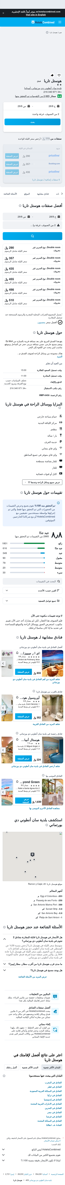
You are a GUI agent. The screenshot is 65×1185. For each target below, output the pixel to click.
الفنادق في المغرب (53, 1082)
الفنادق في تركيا (54, 1095)
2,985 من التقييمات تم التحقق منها (32, 96)
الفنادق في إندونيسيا (53, 1099)
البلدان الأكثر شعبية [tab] (51, 1067)
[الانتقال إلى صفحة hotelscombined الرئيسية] (43, 22)
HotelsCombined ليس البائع (46, 1149)
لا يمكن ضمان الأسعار (52, 1140)
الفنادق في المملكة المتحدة (50, 1120)
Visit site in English (36, 14)
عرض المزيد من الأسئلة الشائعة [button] (32, 976)
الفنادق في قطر (55, 1086)
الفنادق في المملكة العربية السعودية (46, 1090)
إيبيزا (12, 1174)
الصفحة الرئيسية (57, 1174)
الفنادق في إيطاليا (54, 1124)
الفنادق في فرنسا (54, 1116)
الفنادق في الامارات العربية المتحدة (46, 1103)
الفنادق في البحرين (53, 1107)
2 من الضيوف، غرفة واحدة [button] (45, 114)
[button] (3, 13)
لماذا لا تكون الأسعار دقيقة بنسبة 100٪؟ (40, 1160)
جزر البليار (28, 1174)
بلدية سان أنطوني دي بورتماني (40, 1180)
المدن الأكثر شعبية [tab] (30, 1067)
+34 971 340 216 (53, 91)
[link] (32, 680)
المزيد (59, 356)
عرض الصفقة (23, 671)
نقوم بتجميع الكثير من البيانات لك (44, 1155)
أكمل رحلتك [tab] (11, 1067)
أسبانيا (45, 1174)
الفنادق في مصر (54, 1112)
